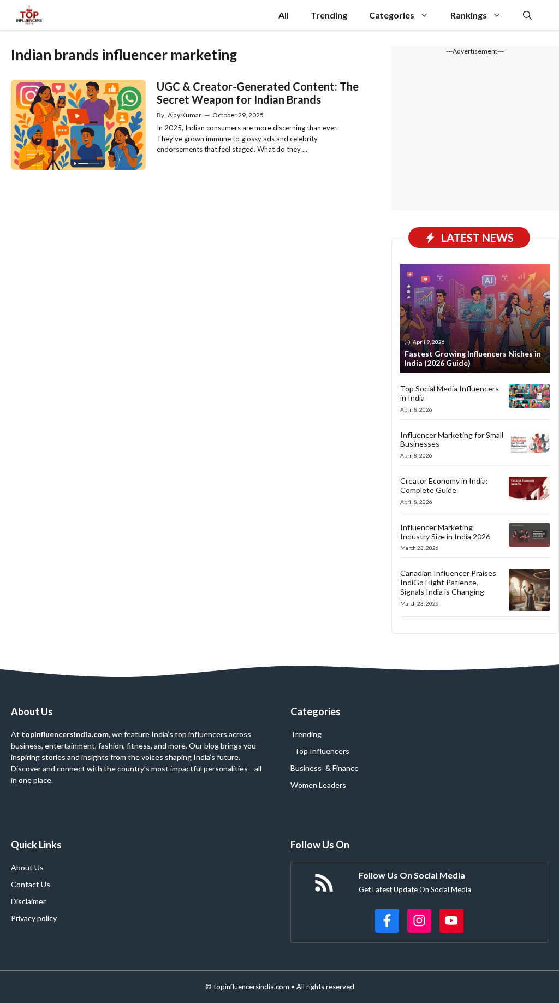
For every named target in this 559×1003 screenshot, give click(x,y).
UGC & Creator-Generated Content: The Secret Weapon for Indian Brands (258, 93)
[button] (527, 15)
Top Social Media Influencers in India (449, 393)
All (283, 15)
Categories (391, 15)
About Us (27, 867)
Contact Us (30, 884)
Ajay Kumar (184, 115)
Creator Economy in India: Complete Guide (444, 485)
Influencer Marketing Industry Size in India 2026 (445, 532)
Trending (329, 15)
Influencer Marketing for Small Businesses (451, 439)
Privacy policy (34, 918)
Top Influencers (321, 751)
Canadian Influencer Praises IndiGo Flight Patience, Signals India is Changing (448, 582)
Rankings (468, 15)
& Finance (342, 768)
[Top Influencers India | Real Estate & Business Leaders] (29, 15)
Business (306, 768)
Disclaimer (28, 901)
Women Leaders (318, 785)
